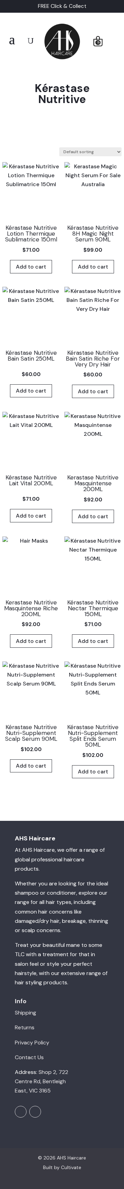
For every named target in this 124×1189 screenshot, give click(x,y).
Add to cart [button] (31, 266)
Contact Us (29, 1057)
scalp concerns (41, 930)
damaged (27, 921)
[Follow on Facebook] (21, 1112)
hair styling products (41, 982)
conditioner (61, 892)
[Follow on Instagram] (35, 1112)
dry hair (50, 921)
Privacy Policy (32, 1042)
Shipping (25, 1012)
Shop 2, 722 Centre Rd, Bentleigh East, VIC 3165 (41, 1081)
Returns (24, 1027)
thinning (98, 921)
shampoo (27, 892)
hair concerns (55, 911)
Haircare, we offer (56, 849)
